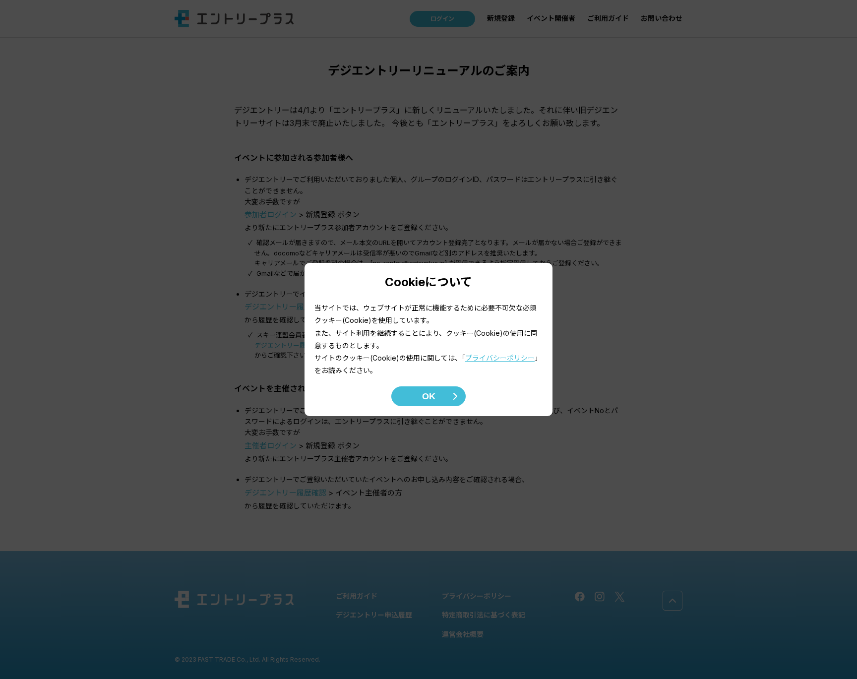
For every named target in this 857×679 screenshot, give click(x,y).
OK (428, 396)
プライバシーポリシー (500, 358)
